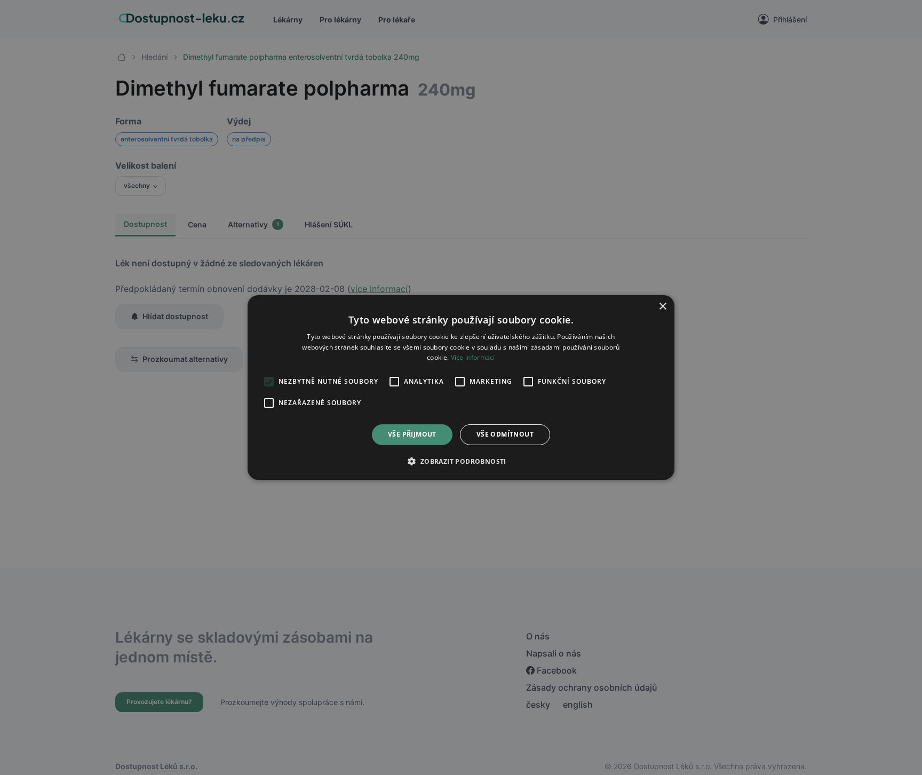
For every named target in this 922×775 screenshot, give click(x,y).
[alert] (461, 387)
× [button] (662, 307)
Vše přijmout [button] (412, 434)
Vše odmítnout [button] (505, 434)
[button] (461, 461)
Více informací (473, 357)
